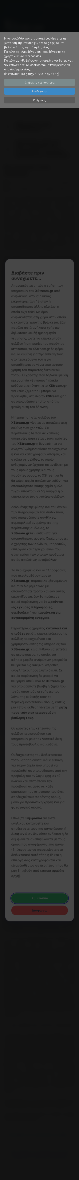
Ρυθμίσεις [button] (39, 100)
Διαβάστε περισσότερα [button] (40, 82)
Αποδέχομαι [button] (39, 91)
